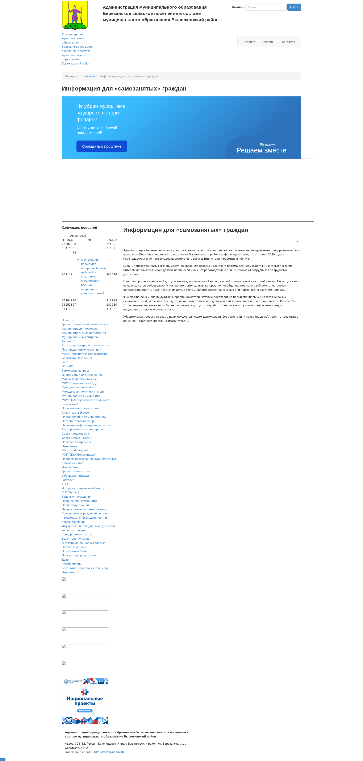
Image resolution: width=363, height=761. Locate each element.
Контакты (288, 41)
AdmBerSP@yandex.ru (108, 752)
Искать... (238, 7)
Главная (249, 41)
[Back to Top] (2, 759)
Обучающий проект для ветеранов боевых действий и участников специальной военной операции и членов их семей (93, 276)
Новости (268, 41)
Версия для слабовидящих (132, 29)
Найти (294, 7)
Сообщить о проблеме (101, 146)
